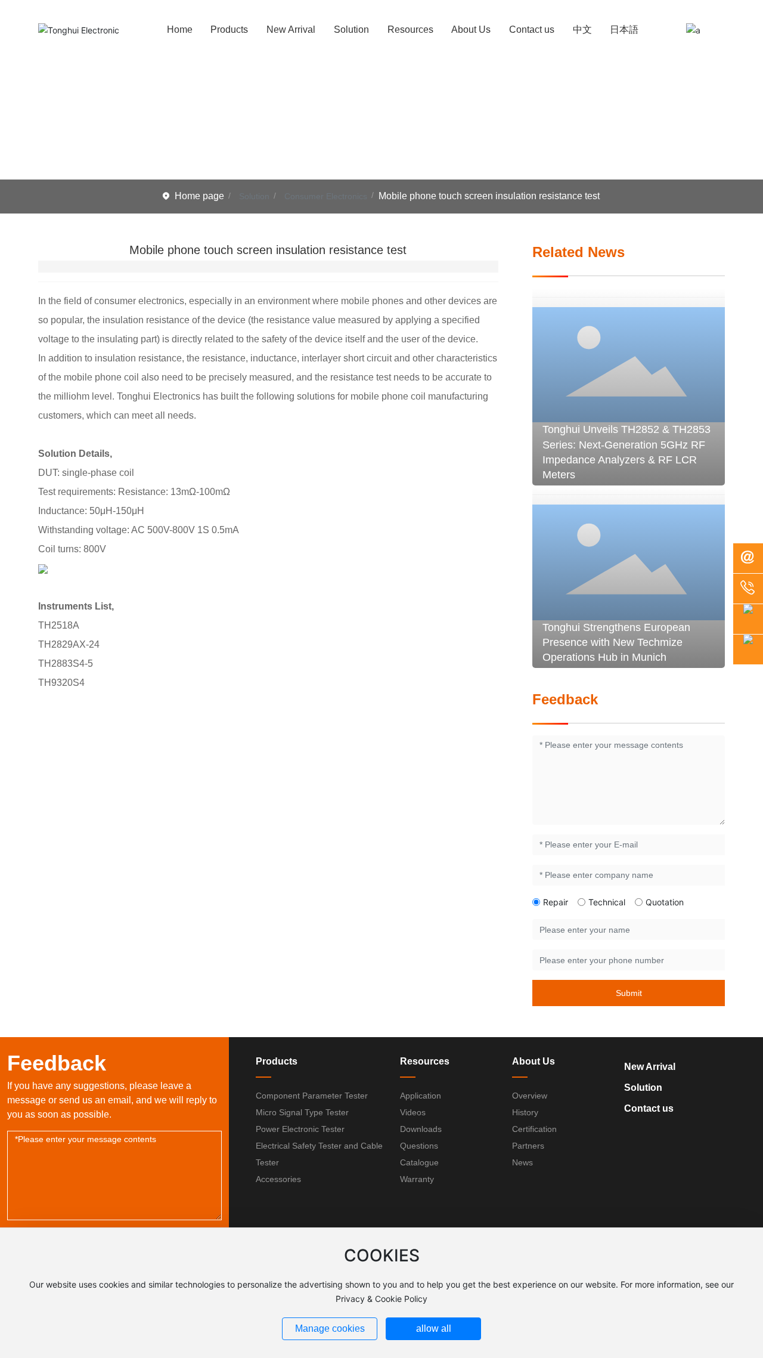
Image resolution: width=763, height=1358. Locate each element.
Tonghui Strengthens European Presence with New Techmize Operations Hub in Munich (616, 642)
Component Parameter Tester (312, 1095)
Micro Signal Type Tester (302, 1112)
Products (276, 1061)
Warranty (417, 1179)
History (525, 1112)
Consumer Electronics (325, 196)
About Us (533, 1061)
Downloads (421, 1129)
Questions (419, 1145)
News (522, 1162)
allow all (433, 1328)
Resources (424, 1061)
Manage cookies (330, 1328)
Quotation (665, 902)
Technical (606, 902)
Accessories (278, 1179)
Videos (413, 1112)
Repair (555, 902)
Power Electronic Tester (300, 1129)
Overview (529, 1095)
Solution (254, 196)
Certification (534, 1129)
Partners (528, 1145)
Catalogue (419, 1162)
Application (420, 1095)
